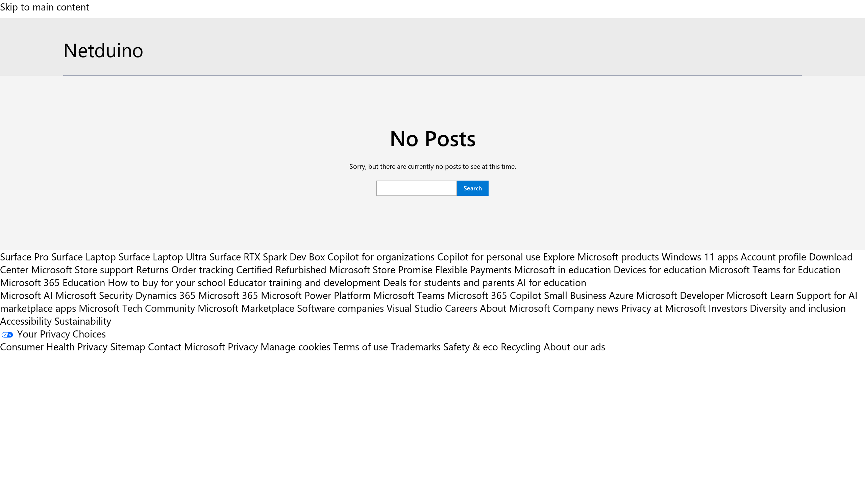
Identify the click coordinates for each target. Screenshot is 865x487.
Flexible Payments (473, 269)
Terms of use (360, 346)
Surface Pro (24, 256)
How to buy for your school (166, 282)
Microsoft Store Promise (380, 269)
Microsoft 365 (228, 294)
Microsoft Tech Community (137, 307)
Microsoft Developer (680, 294)
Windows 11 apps (700, 256)
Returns (152, 269)
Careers (461, 307)
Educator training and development (304, 282)
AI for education (551, 282)
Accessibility (26, 320)
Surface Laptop (83, 256)
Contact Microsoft (186, 346)
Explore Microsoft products (601, 256)
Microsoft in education (562, 269)
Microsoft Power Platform (316, 294)
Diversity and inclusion (798, 307)
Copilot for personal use (488, 256)
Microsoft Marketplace (246, 307)
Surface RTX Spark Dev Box (267, 256)
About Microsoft (515, 307)
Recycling (521, 346)
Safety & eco (470, 346)
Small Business (575, 294)
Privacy (244, 346)
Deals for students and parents (448, 282)
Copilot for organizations (381, 256)
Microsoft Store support (82, 269)
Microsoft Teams (409, 294)
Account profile (773, 256)
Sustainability (82, 320)
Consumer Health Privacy (53, 346)
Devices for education (660, 269)
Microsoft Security (94, 294)
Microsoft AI (26, 294)
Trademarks (416, 346)
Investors (728, 307)
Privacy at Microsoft (663, 307)
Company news (585, 307)
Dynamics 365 (165, 294)
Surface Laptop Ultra (163, 256)
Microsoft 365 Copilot (494, 294)
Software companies (340, 307)
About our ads (574, 346)
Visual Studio (414, 307)
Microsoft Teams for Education (774, 269)
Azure (621, 294)
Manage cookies (295, 346)
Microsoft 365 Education (52, 282)
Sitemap (127, 346)
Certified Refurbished (281, 269)
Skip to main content (44, 6)
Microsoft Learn (760, 294)
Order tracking (202, 269)
